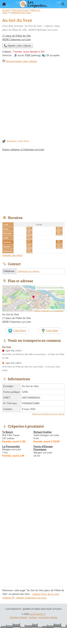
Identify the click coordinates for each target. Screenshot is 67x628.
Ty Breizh (7, 432)
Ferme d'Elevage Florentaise (43, 448)
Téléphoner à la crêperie (28, 271)
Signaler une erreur (12, 255)
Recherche (63, 4)
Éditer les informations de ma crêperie (48, 414)
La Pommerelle (11, 446)
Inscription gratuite (48, 617)
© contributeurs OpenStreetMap (50, 288)
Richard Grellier (43, 432)
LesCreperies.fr (37, 614)
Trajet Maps (52, 330)
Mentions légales (18, 617)
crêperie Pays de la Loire (45, 594)
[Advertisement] (33, 102)
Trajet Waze (19, 330)
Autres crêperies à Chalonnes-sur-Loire (23, 149)
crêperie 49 (8, 597)
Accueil (4, 4)
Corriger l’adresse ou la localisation (49, 311)
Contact (33, 617)
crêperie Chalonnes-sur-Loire (31, 597)
